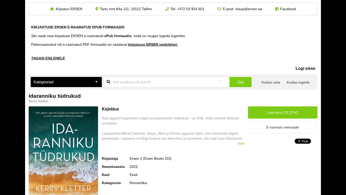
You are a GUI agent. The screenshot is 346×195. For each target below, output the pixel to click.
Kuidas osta (270, 82)
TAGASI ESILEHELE (48, 58)
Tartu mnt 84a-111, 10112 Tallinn (126, 9)
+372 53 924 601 (190, 9)
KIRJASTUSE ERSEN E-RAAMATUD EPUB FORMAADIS (77, 27)
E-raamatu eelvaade (282, 127)
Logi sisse (305, 68)
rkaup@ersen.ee (248, 9)
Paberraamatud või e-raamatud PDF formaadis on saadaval (104, 44)
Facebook (288, 9)
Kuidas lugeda (298, 82)
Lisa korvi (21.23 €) (282, 112)
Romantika (138, 183)
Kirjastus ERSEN (69, 9)
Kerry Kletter (39, 101)
